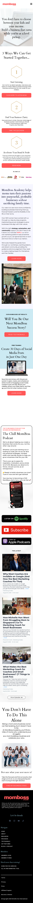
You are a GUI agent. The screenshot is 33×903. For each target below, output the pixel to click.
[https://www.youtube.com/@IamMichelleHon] (16, 530)
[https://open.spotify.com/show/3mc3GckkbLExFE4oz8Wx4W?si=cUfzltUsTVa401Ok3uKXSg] (16, 495)
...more (27, 588)
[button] (31, 4)
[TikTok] (23, 821)
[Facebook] (10, 821)
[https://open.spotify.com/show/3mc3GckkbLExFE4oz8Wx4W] (16, 518)
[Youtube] (18, 821)
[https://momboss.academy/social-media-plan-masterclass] (16, 368)
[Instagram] (14, 821)
